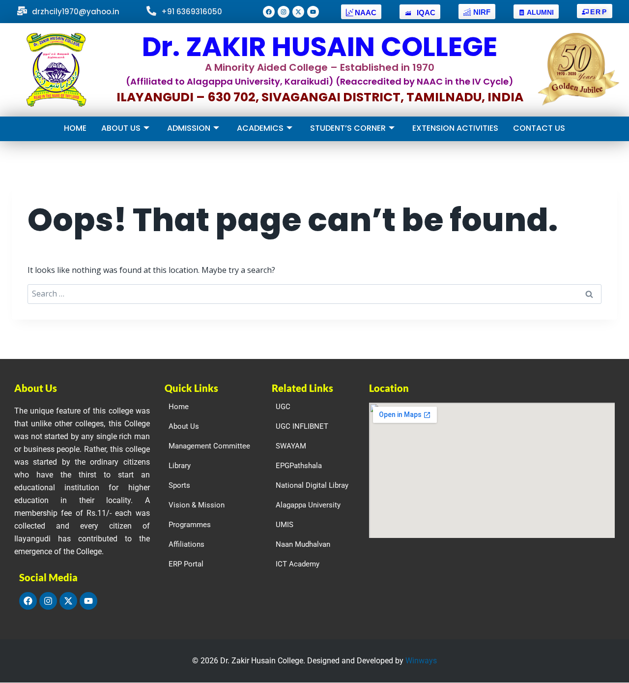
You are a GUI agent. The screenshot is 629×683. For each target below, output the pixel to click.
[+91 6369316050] (151, 11)
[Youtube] (313, 12)
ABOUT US (121, 128)
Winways (421, 660)
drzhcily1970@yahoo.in (75, 11)
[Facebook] (269, 12)
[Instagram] (283, 12)
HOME (75, 128)
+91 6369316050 (191, 11)
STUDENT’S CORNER (348, 128)
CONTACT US (539, 128)
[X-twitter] (298, 12)
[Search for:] (314, 293)
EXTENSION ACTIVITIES (455, 128)
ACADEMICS (260, 128)
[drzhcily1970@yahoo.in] (22, 11)
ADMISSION (188, 128)
